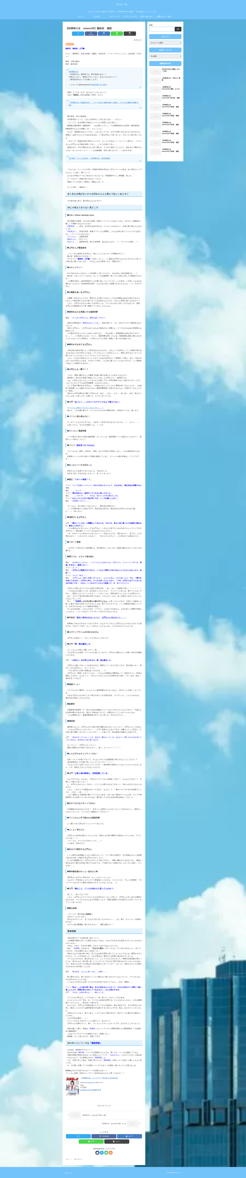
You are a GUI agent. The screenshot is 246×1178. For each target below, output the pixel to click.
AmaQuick (90, 1082)
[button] (130, 33)
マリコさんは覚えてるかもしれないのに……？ (85, 408)
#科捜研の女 (73, 72)
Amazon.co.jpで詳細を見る (90, 1090)
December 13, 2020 (98, 85)
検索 (151, 25)
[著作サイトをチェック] (97, 1153)
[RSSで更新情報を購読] (111, 1153)
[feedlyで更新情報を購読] (106, 1153)
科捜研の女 (70, 44)
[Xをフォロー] (102, 1153)
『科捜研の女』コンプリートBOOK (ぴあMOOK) (99, 1078)
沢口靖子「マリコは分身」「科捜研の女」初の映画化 (89, 158)
